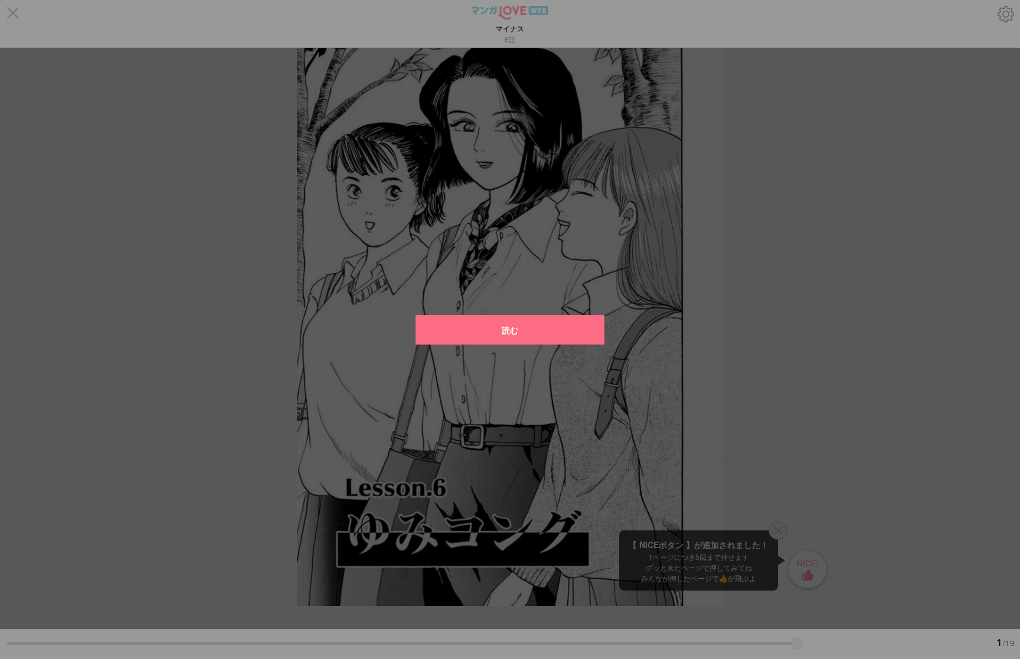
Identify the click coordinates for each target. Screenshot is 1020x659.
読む (510, 330)
